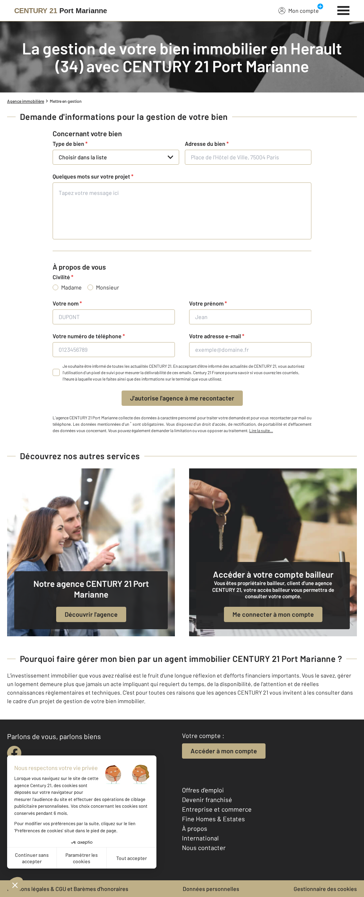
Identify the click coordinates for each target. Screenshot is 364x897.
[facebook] (14, 753)
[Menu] (343, 9)
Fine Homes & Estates (213, 819)
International (200, 838)
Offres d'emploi (203, 790)
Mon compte (303, 10)
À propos (194, 828)
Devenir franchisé (207, 799)
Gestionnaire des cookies (325, 888)
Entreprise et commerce (217, 809)
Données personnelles (211, 888)
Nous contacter (204, 847)
